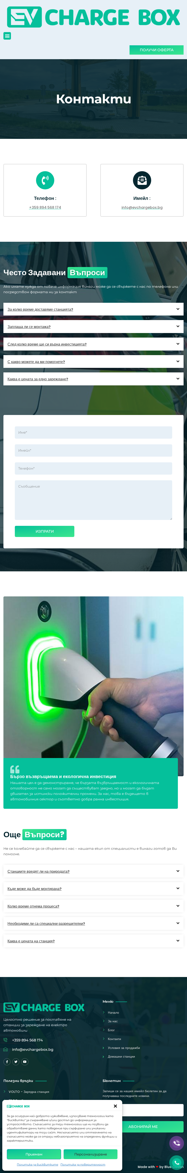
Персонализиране (90, 1154)
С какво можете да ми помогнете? (36, 361)
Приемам (34, 1154)
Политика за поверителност (82, 1164)
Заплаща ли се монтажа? (29, 326)
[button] (115, 1106)
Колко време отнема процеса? (33, 906)
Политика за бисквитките (37, 1164)
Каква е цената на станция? (31, 941)
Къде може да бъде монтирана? (35, 888)
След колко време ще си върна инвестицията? (47, 344)
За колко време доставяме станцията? (40, 309)
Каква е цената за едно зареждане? (38, 379)
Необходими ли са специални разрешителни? (46, 923)
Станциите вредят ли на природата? (39, 871)
